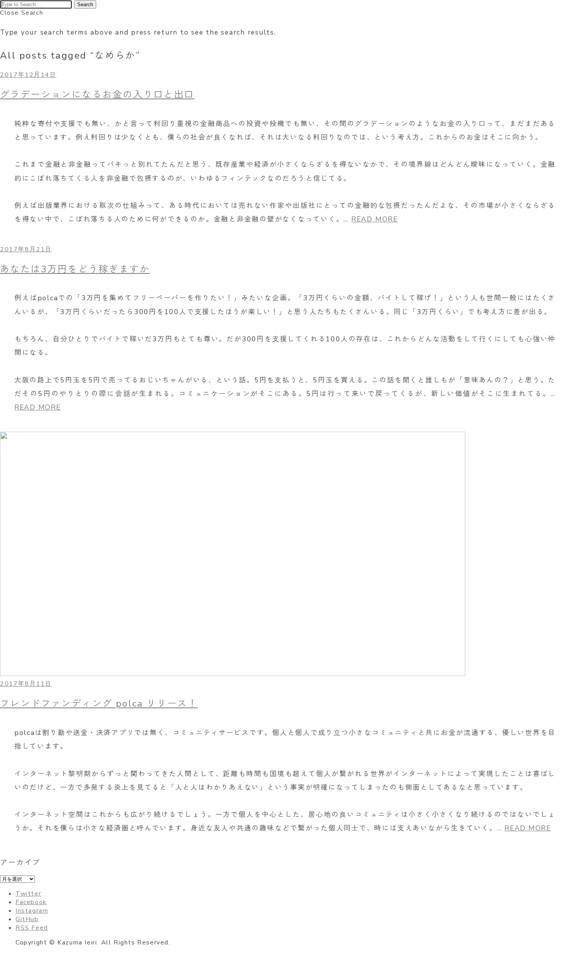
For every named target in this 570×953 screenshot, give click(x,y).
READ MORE (374, 219)
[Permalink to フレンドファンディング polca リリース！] (232, 674)
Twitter (28, 893)
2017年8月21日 (26, 249)
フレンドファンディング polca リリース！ (99, 703)
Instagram (32, 910)
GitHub (27, 919)
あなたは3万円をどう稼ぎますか (75, 269)
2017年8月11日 (26, 684)
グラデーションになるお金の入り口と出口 (97, 94)
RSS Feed (32, 928)
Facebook (31, 902)
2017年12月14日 (28, 75)
